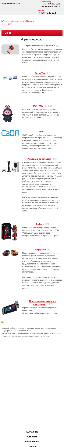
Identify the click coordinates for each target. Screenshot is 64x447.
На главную (32, 432)
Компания (32, 437)
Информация (32, 442)
